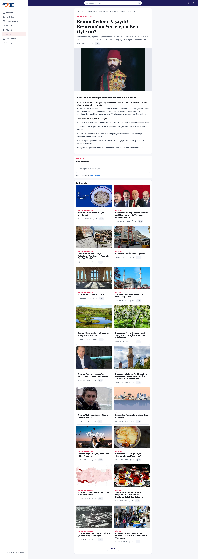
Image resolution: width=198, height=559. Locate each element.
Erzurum (87, 11)
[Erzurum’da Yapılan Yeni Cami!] (94, 278)
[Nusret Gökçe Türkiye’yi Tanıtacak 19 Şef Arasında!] (94, 437)
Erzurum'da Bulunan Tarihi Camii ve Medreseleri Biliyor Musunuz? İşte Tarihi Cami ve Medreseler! (131, 376)
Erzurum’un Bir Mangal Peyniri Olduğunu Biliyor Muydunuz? (128, 455)
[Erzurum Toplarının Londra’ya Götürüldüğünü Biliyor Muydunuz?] (94, 357)
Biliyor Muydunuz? (97, 11)
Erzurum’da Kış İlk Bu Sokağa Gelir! (130, 253)
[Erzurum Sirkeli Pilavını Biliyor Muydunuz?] (94, 196)
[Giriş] (194, 3)
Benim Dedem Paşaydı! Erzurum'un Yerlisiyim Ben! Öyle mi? (122, 11)
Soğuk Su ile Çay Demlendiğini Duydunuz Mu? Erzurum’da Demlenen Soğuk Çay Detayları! (129, 494)
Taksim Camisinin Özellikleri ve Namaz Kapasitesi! (129, 295)
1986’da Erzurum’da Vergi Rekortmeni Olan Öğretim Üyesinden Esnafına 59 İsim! (94, 255)
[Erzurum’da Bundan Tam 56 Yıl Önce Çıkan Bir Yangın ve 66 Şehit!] (94, 517)
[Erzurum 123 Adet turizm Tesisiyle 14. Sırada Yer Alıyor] (94, 475)
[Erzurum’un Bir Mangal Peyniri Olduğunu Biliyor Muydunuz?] (132, 437)
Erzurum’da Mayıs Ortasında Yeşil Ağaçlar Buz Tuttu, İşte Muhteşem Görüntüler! (130, 335)
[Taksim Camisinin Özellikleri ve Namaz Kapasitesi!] (132, 278)
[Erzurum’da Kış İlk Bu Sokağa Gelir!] (132, 237)
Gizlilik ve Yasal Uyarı (18, 552)
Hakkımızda (6, 552)
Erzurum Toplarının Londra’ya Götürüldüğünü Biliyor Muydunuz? (93, 375)
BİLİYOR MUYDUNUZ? (84, 16)
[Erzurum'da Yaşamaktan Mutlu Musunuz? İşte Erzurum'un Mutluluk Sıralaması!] (132, 517)
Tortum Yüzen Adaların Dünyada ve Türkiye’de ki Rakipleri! (93, 334)
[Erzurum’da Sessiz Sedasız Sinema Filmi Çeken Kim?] (94, 398)
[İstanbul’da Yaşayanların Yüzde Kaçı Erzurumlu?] (132, 398)
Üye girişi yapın (94, 175)
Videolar (9, 25)
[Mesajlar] (189, 3)
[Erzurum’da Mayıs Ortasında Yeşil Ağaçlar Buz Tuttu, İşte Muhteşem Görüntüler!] (132, 316)
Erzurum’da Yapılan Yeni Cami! (91, 294)
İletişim (13, 555)
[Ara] (139, 3)
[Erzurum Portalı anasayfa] (8, 5)
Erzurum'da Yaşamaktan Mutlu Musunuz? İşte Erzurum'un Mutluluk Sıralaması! (131, 535)
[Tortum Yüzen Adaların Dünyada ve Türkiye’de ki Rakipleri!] (94, 316)
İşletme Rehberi (12, 21)
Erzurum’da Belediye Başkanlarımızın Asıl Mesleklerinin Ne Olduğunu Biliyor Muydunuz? (131, 215)
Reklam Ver (6, 555)
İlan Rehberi (10, 17)
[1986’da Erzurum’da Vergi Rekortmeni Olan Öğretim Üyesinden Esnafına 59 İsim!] (94, 237)
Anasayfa (9, 13)
